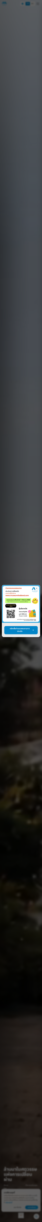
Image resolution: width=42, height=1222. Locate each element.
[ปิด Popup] (37, 588)
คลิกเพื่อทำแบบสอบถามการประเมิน (20, 630)
